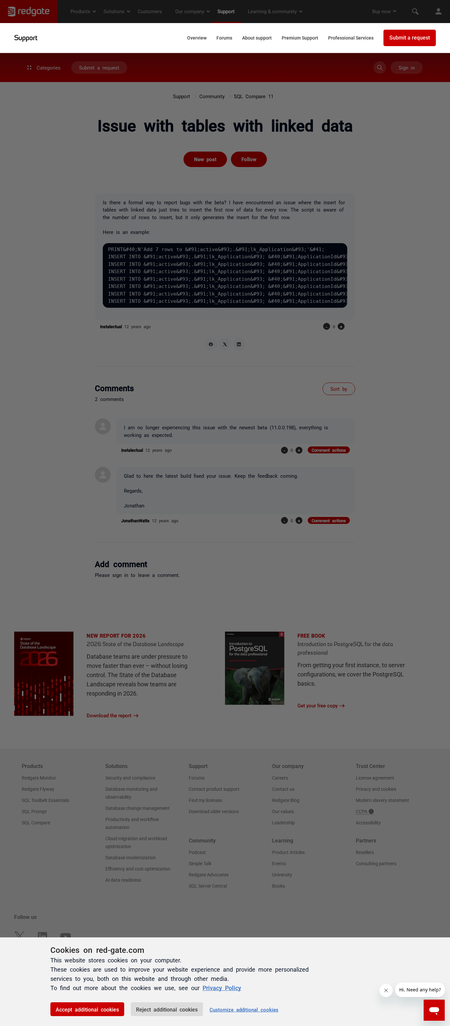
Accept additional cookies (87, 1009)
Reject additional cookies (167, 1009)
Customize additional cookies (244, 1009)
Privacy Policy (222, 987)
